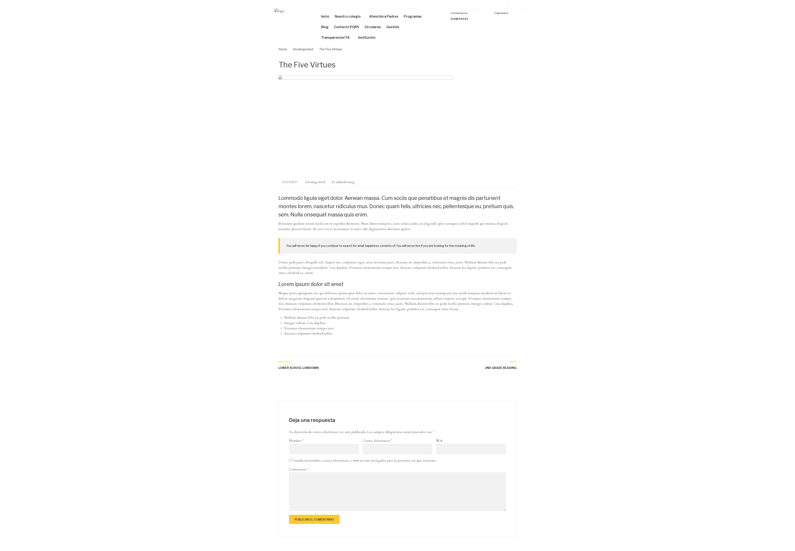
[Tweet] (505, 383)
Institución (366, 38)
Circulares (373, 27)
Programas (413, 16)
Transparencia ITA (335, 38)
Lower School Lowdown (298, 368)
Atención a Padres (383, 16)
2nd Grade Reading (501, 368)
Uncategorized (315, 182)
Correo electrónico (377, 440)
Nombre (296, 440)
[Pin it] (509, 383)
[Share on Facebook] (500, 383)
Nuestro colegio (348, 16)
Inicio (325, 16)
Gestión (392, 27)
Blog (325, 27)
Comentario (299, 469)
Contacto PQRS (346, 27)
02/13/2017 (290, 182)
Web (439, 440)
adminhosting (345, 182)
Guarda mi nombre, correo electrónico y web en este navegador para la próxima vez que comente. (364, 460)
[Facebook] (504, 4)
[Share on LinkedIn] (514, 383)
